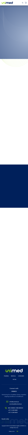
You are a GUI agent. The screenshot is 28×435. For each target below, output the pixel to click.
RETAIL (14, 379)
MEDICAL (13, 376)
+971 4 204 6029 (13, 412)
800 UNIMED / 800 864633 (15, 408)
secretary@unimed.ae (15, 404)
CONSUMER (21, 376)
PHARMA (6, 376)
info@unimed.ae (14, 401)
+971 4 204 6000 (13, 410)
